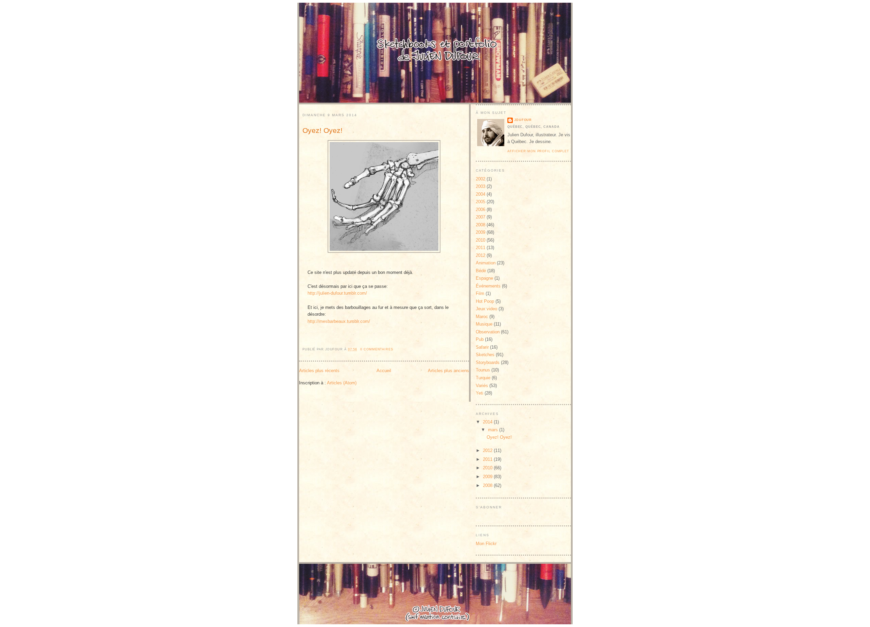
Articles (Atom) (341, 382)
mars (493, 429)
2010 (480, 240)
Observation (488, 331)
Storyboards (488, 362)
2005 (480, 201)
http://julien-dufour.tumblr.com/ (337, 293)
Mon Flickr (486, 543)
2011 (480, 247)
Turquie (483, 377)
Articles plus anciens (448, 370)
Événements (488, 286)
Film (480, 293)
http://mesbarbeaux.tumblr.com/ (339, 321)
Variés (482, 385)
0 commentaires (376, 349)
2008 (480, 224)
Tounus (483, 369)
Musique (484, 324)
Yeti (479, 393)
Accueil (384, 370)
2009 (480, 232)
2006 (480, 209)
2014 (488, 421)
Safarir (482, 347)
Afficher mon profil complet (538, 151)
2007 (480, 217)
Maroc (482, 316)
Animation (485, 262)
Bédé (481, 270)
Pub (480, 339)
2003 (480, 186)
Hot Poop (485, 301)
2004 (480, 194)
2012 (480, 255)
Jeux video (486, 308)
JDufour (523, 120)
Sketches (485, 354)
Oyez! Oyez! (322, 130)
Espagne (484, 278)
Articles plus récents (319, 370)
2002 (480, 178)
